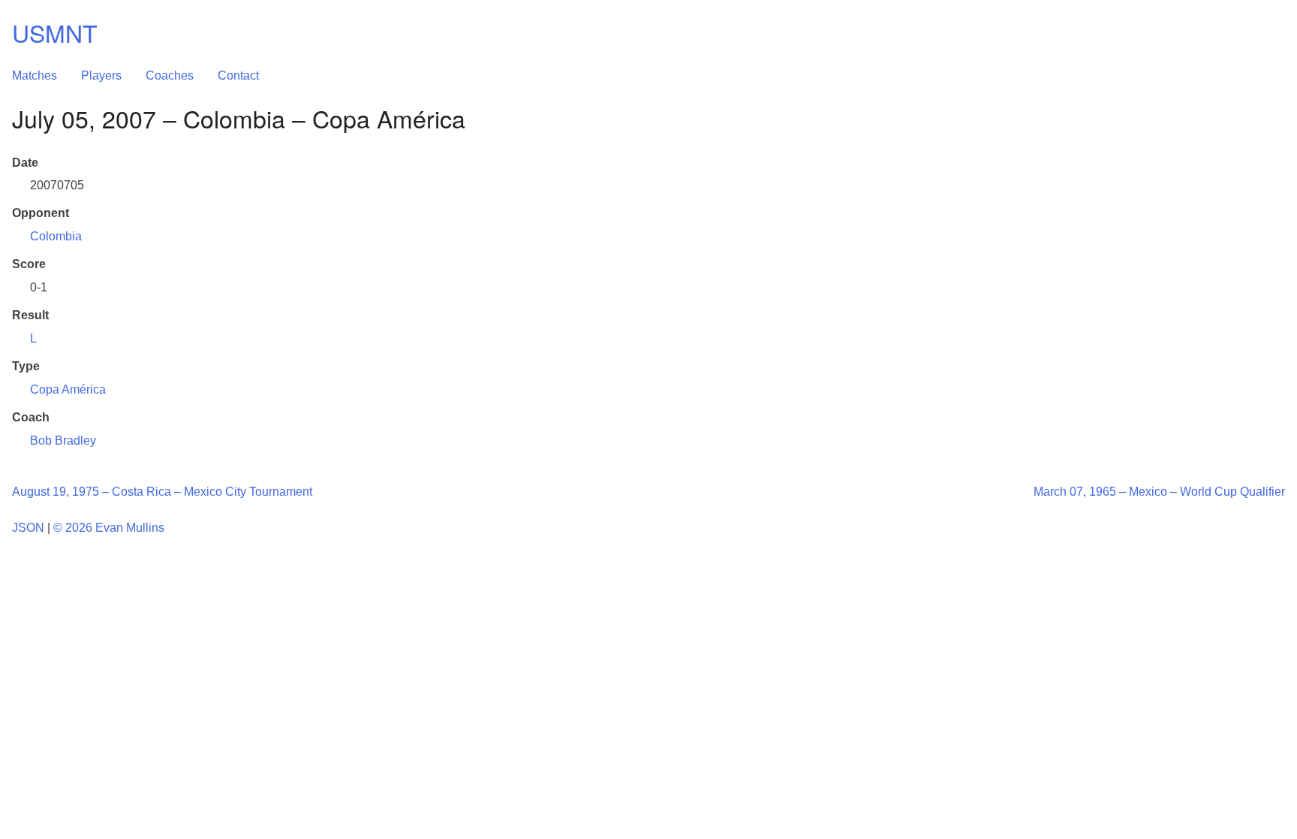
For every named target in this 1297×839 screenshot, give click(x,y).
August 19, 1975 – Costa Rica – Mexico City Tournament (162, 491)
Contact (238, 75)
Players (101, 75)
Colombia (56, 236)
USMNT (55, 32)
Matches (34, 75)
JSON (28, 527)
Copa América (68, 389)
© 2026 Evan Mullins (108, 527)
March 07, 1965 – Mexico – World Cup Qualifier (1159, 491)
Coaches (170, 75)
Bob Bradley (63, 440)
